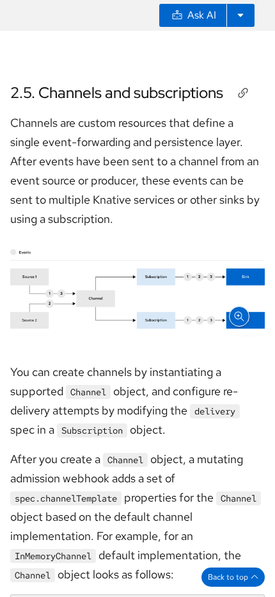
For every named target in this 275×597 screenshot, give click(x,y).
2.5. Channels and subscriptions (116, 92)
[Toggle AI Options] (240, 15)
